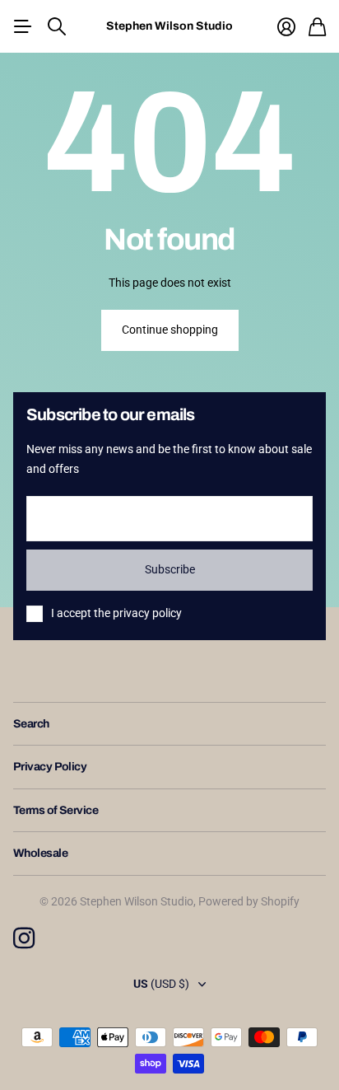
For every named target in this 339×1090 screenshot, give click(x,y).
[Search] (57, 26)
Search (31, 724)
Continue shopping (170, 329)
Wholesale (40, 853)
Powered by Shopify (249, 901)
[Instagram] (24, 938)
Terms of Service (55, 810)
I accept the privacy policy (116, 613)
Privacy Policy (49, 766)
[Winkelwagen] (317, 27)
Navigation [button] (22, 26)
